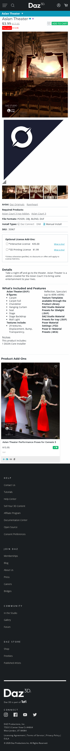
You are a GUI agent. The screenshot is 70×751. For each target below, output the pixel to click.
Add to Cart (59, 23)
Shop (6, 648)
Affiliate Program (12, 513)
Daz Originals (17, 204)
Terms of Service (35, 735)
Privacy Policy (53, 735)
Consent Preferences (15, 534)
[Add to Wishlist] (49, 23)
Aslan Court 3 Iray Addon (15, 213)
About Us (8, 570)
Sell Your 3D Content (14, 506)
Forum (7, 626)
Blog (6, 562)
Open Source (10, 527)
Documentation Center (15, 520)
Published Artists (12, 662)
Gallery (7, 619)
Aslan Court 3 (38, 213)
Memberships (11, 555)
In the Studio (10, 613)
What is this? (59, 244)
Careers (8, 584)
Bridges (8, 591)
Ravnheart (32, 204)
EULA (6, 738)
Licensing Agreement (14, 735)
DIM (38, 224)
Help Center (10, 499)
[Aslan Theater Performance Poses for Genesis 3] (30, 401)
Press (7, 577)
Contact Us (9, 485)
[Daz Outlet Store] (35, 183)
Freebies (8, 655)
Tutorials (8, 491)
